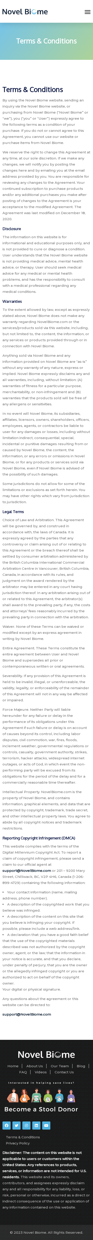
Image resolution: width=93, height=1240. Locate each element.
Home (13, 1066)
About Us (34, 1066)
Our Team (60, 1066)
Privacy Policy (18, 1143)
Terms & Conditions (23, 1137)
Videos (41, 1072)
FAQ (23, 1072)
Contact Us (64, 1072)
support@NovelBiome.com (26, 870)
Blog (81, 1066)
